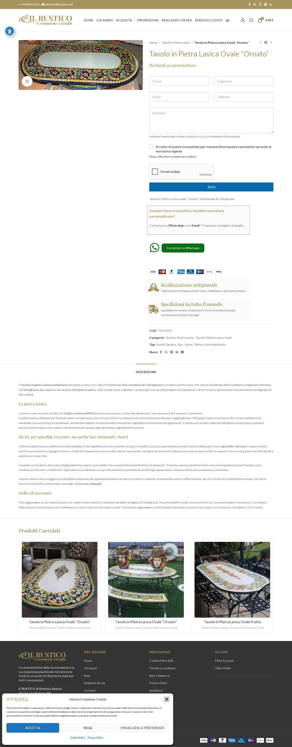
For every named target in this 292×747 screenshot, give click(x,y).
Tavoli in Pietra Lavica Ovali (213, 337)
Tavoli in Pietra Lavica (176, 42)
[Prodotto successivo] (270, 42)
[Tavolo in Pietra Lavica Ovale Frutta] (232, 580)
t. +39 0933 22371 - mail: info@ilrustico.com (46, 4)
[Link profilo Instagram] (260, 4)
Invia (211, 187)
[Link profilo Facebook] (249, 4)
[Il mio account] (243, 20)
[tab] (146, 370)
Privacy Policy (95, 737)
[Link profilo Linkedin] (177, 352)
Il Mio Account (224, 660)
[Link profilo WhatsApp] (270, 4)
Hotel (188, 344)
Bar (180, 344)
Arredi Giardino (166, 344)
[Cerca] (251, 20)
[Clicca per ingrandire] (27, 81)
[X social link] (255, 4)
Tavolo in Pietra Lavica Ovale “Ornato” (59, 622)
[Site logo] (45, 20)
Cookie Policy (78, 737)
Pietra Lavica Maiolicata (210, 344)
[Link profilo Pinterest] (265, 4)
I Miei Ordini (223, 668)
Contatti (90, 690)
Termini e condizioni (162, 668)
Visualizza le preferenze (142, 728)
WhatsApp (176, 225)
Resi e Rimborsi (159, 675)
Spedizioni (156, 690)
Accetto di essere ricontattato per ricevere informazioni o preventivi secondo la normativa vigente (213, 149)
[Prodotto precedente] (260, 42)
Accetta (32, 728)
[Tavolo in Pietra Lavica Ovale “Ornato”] (59, 580)
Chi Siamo (90, 668)
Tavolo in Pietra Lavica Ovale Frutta (232, 622)
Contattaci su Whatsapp (183, 248)
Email (195, 225)
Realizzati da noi (94, 683)
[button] (167, 699)
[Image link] (42, 656)
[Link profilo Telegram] (182, 352)
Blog (87, 675)
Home (153, 42)
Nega (87, 728)
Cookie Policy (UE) (161, 660)
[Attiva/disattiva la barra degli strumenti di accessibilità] (9, 31)
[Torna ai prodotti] (265, 42)
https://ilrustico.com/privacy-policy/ (172, 156)
